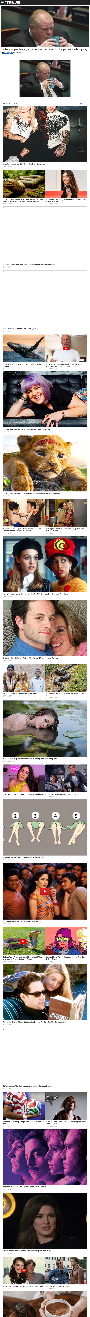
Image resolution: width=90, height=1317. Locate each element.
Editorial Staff (5, 52)
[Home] (13, 2)
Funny (11, 52)
